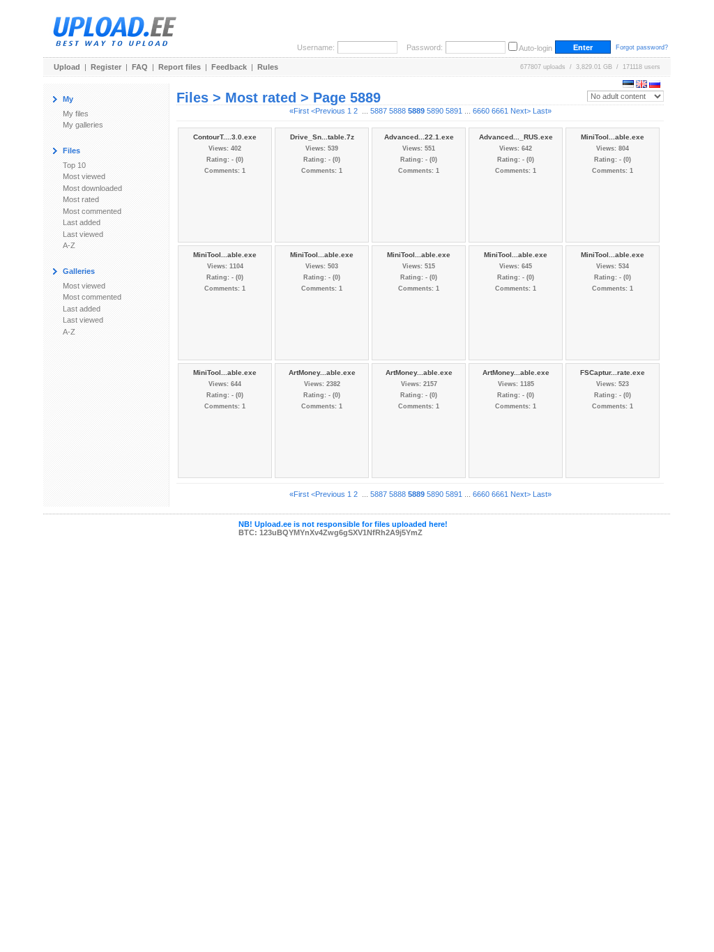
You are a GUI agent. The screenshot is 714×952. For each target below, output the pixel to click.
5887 (378, 111)
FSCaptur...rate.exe (612, 372)
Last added (81, 222)
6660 (481, 111)
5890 (435, 111)
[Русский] (654, 85)
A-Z (69, 245)
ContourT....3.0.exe (225, 137)
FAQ (140, 67)
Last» (542, 111)
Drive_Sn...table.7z (322, 137)
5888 (397, 111)
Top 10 (74, 165)
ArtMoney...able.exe (322, 372)
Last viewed (83, 234)
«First (299, 111)
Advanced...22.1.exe (419, 137)
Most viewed (84, 176)
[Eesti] (628, 85)
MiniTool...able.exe (612, 137)
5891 (454, 111)
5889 (416, 111)
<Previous (328, 111)
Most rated (81, 199)
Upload (67, 67)
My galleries (83, 125)
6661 (500, 111)
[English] (641, 85)
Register (106, 67)
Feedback (229, 67)
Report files (179, 67)
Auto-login (535, 48)
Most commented (92, 211)
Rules (267, 67)
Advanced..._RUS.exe (516, 137)
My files (76, 113)
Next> (520, 111)
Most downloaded (92, 188)
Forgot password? (642, 47)
